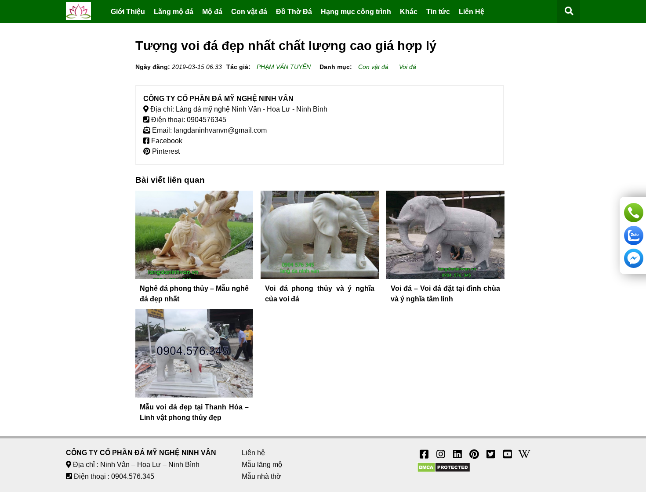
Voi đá (407, 66)
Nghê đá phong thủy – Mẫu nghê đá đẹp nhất (194, 294)
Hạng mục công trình (356, 11)
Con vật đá (249, 11)
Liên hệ (253, 452)
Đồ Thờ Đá (294, 11)
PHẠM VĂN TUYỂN (284, 66)
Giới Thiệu (128, 11)
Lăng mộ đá (173, 11)
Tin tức (438, 11)
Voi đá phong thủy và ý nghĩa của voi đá (319, 294)
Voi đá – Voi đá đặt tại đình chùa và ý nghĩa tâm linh (445, 294)
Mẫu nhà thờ (261, 476)
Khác (408, 11)
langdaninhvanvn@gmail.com (220, 130)
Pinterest (165, 151)
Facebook (165, 141)
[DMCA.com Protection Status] (443, 470)
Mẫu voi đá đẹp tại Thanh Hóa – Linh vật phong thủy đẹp (194, 412)
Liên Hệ (471, 11)
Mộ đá (212, 11)
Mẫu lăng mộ (262, 464)
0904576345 (206, 119)
